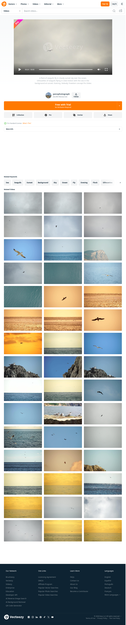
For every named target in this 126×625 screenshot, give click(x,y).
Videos (35, 4)
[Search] (112, 10)
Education (10, 591)
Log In (112, 4)
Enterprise (10, 588)
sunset (29, 182)
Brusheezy (10, 577)
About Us (73, 584)
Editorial (47, 4)
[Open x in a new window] (48, 617)
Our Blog (73, 588)
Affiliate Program (45, 584)
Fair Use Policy (113, 618)
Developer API (11, 595)
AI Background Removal (15, 602)
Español (106, 580)
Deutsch (106, 588)
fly (74, 182)
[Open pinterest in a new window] (41, 617)
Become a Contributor (79, 591)
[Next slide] (116, 183)
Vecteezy (9, 580)
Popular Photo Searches (48, 591)
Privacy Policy (100, 618)
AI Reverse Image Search (16, 598)
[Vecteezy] (3, 3)
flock (95, 182)
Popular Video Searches (47, 595)
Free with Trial (62, 105)
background (43, 182)
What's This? (27, 123)
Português (107, 584)
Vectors (11, 4)
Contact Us (74, 580)
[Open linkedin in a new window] (37, 617)
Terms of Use (88, 618)
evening (84, 182)
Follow (75, 97)
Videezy (9, 584)
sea (7, 182)
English (106, 577)
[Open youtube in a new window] (52, 617)
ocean (64, 182)
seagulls (17, 182)
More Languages (110, 595)
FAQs (72, 577)
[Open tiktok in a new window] (45, 617)
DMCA (40, 580)
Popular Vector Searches (48, 588)
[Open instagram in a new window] (33, 617)
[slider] (65, 69)
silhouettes (107, 182)
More (59, 4)
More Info (9, 129)
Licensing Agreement (47, 577)
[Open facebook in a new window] (29, 617)
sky (55, 182)
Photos (24, 4)
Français (106, 591)
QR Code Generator (14, 605)
